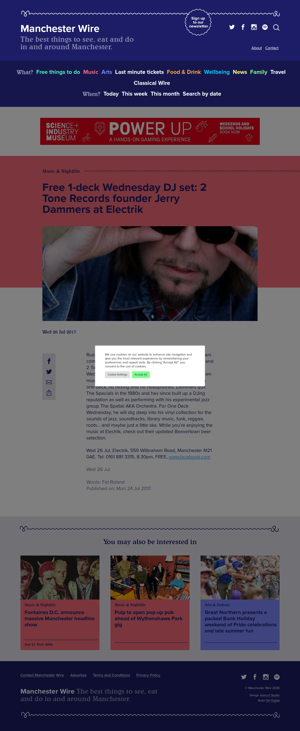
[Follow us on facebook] (243, 27)
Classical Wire (152, 83)
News (240, 72)
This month (165, 93)
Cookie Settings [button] (117, 374)
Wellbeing (217, 72)
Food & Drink (184, 72)
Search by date (202, 93)
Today (111, 93)
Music (90, 72)
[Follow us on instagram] (254, 27)
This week (135, 93)
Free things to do (58, 72)
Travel (278, 72)
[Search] (276, 28)
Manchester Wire (59, 28)
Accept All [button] (141, 374)
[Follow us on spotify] (265, 27)
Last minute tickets (139, 72)
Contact (271, 48)
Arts (106, 72)
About (256, 48)
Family (258, 72)
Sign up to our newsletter (198, 22)
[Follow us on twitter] (232, 27)
